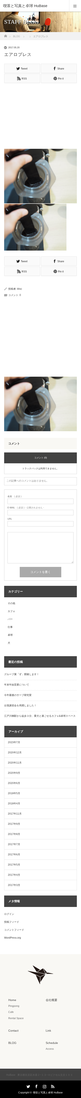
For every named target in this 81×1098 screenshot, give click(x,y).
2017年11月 (15, 813)
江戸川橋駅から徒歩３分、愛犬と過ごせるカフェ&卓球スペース (40, 715)
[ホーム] (5, 34)
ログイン (9, 914)
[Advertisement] (40, 114)
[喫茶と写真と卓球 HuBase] (34, 6)
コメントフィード (14, 929)
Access (50, 1048)
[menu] (75, 6)
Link (48, 1030)
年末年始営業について (16, 684)
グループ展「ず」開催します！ (21, 674)
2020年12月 (15, 752)
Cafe (11, 1012)
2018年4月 (14, 803)
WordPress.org (12, 937)
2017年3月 (14, 885)
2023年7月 (14, 742)
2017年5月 (14, 864)
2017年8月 (14, 834)
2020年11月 (15, 762)
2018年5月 (14, 793)
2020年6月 (14, 783)
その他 (11, 603)
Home (12, 1000)
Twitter (28, 1086)
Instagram (44, 1086)
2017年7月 (14, 844)
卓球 (10, 634)
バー (10, 619)
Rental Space (16, 1018)
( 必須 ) (14, 496)
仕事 (10, 627)
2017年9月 (14, 823)
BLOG (16, 36)
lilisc (19, 288)
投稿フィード (11, 921)
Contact (13, 1030)
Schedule (52, 1043)
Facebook (36, 1086)
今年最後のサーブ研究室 (18, 695)
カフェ (11, 611)
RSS (52, 1086)
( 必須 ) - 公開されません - (25, 508)
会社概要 (51, 1000)
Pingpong (13, 1006)
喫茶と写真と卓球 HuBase (48, 1092)
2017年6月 (14, 854)
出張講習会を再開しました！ (20, 705)
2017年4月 (14, 874)
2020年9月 (14, 772)
